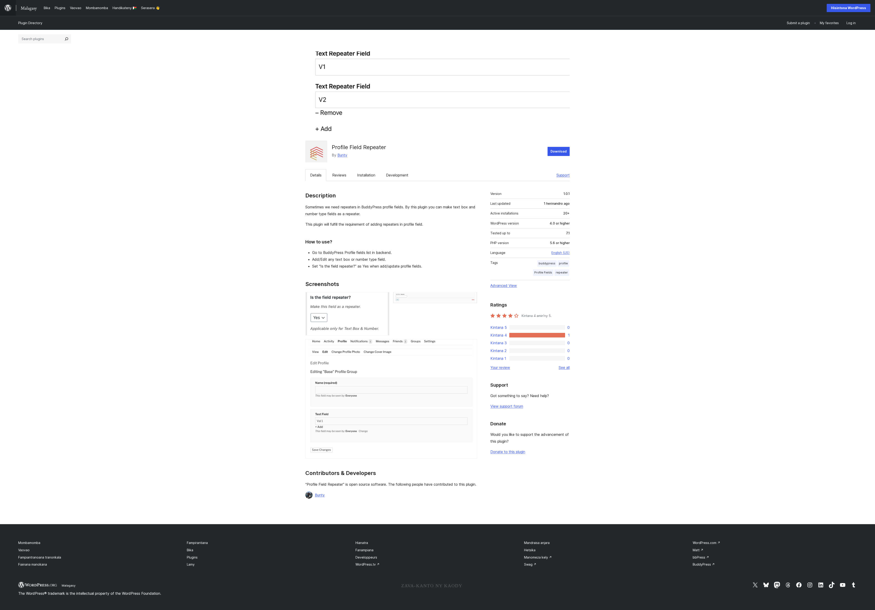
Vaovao (24, 550)
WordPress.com (706, 543)
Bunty (342, 155)
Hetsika (529, 550)
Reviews (339, 175)
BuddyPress (704, 564)
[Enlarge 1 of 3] (383, 298)
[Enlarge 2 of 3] (471, 298)
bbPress (701, 557)
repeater (562, 272)
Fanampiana (364, 550)
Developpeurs (366, 557)
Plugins (192, 557)
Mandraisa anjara (537, 543)
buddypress (547, 263)
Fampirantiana (197, 543)
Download (559, 151)
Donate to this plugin (507, 451)
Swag (530, 564)
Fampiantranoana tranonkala (39, 557)
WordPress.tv (367, 564)
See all (564, 367)
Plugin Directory (30, 23)
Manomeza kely (538, 557)
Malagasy (68, 585)
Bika (190, 550)
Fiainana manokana (32, 564)
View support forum (506, 406)
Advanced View (503, 285)
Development (397, 175)
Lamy (191, 564)
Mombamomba (29, 543)
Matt (698, 550)
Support (563, 175)
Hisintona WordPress (848, 8)
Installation (366, 175)
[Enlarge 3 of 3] (471, 345)
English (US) (560, 253)
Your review (500, 367)
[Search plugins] (66, 38)
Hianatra (361, 543)
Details (316, 175)
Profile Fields (543, 272)
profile (563, 263)
